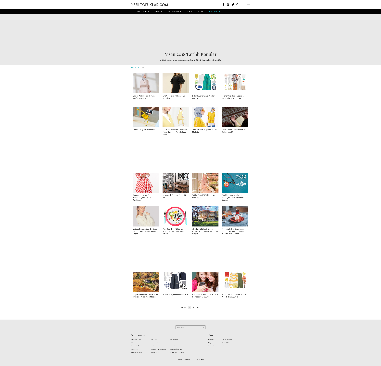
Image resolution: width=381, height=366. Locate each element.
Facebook (223, 4)
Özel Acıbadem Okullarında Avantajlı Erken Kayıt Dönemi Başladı (233, 197)
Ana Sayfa (133, 67)
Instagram (228, 4)
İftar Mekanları (174, 339)
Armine (172, 343)
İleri (198, 308)
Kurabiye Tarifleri (155, 343)
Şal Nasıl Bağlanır (136, 339)
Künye (210, 343)
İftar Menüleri (134, 349)
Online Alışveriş (214, 11)
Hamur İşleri (154, 339)
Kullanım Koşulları (227, 346)
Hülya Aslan (134, 343)
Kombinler (158, 11)
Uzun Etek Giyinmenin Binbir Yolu (175, 294)
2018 (139, 67)
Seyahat (189, 11)
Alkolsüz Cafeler (155, 352)
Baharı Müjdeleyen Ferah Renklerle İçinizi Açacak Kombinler (142, 197)
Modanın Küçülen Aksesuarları (144, 130)
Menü (248, 4)
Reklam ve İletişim (227, 339)
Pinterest (237, 4)
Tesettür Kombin (135, 346)
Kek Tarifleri (154, 346)
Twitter (232, 4)
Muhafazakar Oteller (136, 352)
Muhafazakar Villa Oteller (177, 352)
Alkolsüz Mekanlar (174, 11)
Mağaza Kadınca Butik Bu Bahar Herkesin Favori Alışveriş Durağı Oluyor (145, 231)
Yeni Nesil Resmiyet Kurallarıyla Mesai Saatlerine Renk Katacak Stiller (175, 132)
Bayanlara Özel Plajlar (176, 349)
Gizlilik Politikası (226, 343)
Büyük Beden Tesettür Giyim (158, 349)
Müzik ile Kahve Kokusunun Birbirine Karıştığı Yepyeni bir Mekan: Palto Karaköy (233, 231)
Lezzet (200, 11)
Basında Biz (211, 346)
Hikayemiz (211, 339)
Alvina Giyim (173, 346)
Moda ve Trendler (143, 11)
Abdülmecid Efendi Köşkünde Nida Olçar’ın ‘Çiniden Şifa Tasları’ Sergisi (205, 231)
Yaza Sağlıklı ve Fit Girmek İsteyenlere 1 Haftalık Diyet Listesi (173, 231)
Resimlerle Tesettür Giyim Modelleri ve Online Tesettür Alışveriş (149, 4)
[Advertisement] (190, 33)
